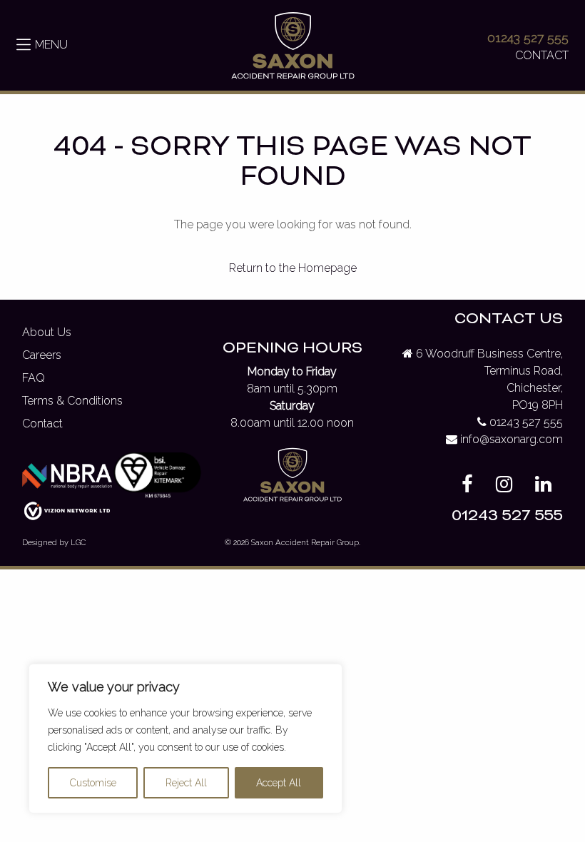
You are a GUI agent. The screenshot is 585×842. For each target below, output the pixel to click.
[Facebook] (467, 487)
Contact (42, 423)
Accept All (278, 782)
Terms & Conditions (72, 400)
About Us (46, 332)
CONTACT (542, 55)
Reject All (186, 782)
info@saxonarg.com (511, 439)
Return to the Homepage (293, 268)
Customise (93, 782)
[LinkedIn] (543, 487)
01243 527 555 (528, 37)
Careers (41, 355)
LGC (78, 542)
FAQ (33, 378)
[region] (185, 738)
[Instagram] (504, 487)
